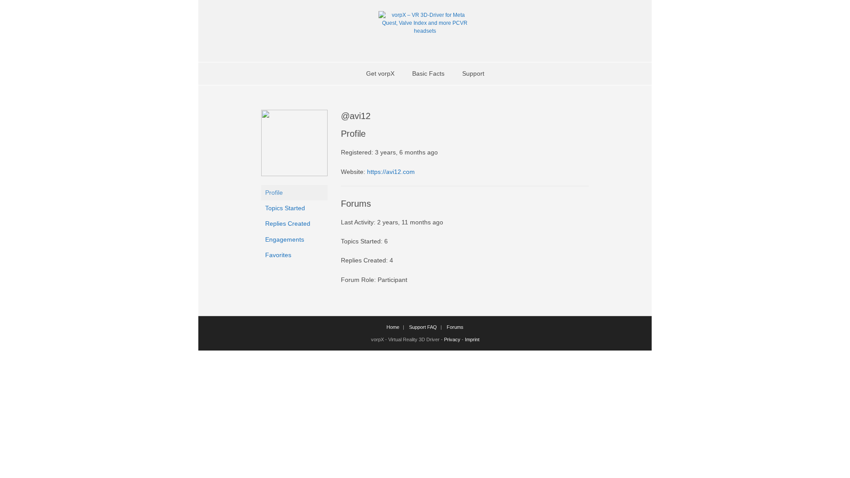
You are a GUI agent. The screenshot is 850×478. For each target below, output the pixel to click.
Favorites (278, 254)
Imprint (472, 339)
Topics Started (285, 208)
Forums (455, 327)
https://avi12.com (391, 171)
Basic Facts (428, 73)
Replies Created (287, 223)
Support (473, 73)
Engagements (284, 239)
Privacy (452, 339)
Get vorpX (380, 73)
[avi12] (294, 173)
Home (392, 327)
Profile (274, 192)
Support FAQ (423, 327)
